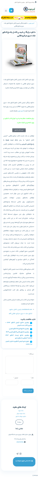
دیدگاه (31, 354)
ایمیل (16, 378)
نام (32, 378)
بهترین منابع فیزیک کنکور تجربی (19, 329)
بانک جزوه (20, 411)
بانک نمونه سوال (21, 414)
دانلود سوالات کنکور (21, 417)
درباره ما (19, 422)
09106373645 (20, 442)
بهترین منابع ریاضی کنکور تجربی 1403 (17, 332)
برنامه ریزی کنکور (30, 2)
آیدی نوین (31, 23)
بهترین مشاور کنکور (20, 2)
